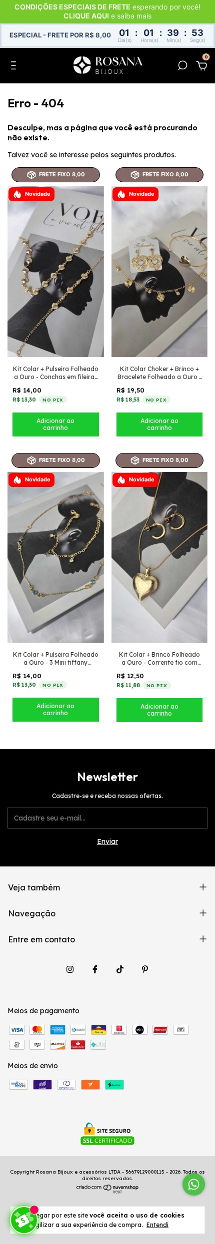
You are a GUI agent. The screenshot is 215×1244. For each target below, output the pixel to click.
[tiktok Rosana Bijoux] (120, 969)
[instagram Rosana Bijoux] (70, 969)
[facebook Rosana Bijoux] (95, 969)
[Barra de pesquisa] (182, 66)
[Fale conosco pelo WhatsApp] (193, 1184)
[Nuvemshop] (107, 1191)
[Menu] (15, 66)
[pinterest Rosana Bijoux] (145, 969)
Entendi (157, 1225)
